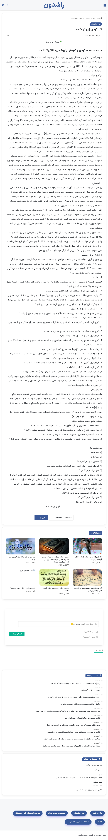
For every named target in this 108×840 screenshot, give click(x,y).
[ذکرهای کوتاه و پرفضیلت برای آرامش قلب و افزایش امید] (87, 577)
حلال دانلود (97, 813)
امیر (100, 774)
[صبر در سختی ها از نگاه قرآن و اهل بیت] (20, 546)
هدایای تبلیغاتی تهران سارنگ (27, 813)
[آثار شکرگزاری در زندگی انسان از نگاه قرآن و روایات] (87, 546)
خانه (98, 18)
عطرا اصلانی (97, 782)
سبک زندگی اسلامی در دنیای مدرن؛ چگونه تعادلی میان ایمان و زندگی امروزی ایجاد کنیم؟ (55, 559)
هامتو (99, 821)
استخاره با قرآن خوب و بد (78, 821)
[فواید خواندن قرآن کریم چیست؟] (20, 577)
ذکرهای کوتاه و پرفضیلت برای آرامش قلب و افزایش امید (88, 589)
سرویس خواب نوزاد (56, 813)
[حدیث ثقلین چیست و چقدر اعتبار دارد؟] (54, 577)
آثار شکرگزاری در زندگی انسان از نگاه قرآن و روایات (88, 558)
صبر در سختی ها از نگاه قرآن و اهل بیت (21, 558)
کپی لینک (41, 517)
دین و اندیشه (90, 18)
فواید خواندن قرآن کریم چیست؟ (22, 588)
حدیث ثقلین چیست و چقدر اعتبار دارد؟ (56, 589)
